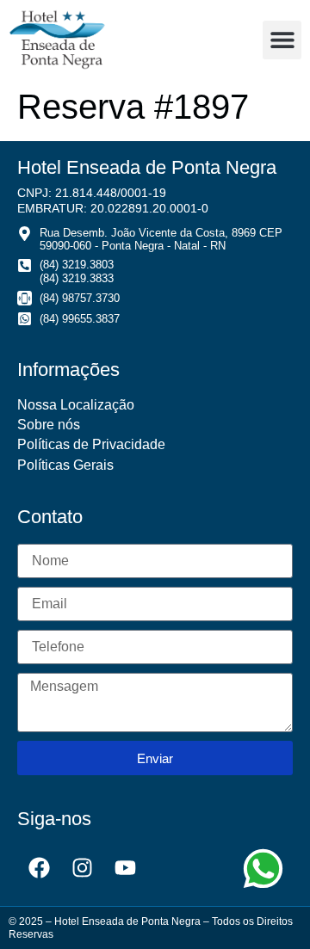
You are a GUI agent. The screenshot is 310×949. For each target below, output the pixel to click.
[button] (282, 40)
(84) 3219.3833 (77, 278)
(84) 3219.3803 (77, 264)
